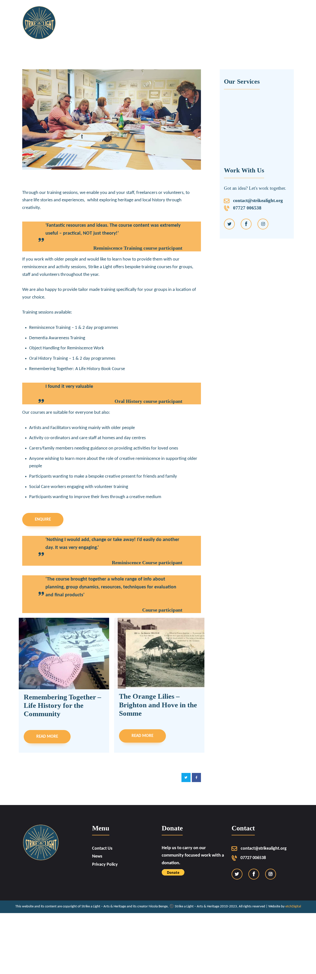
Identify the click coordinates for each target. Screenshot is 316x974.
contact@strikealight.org (258, 200)
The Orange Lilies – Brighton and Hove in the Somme (158, 705)
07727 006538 (245, 207)
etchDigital (293, 906)
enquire (43, 519)
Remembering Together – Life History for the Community (62, 705)
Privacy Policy (105, 864)
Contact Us (102, 848)
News (97, 856)
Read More (47, 736)
